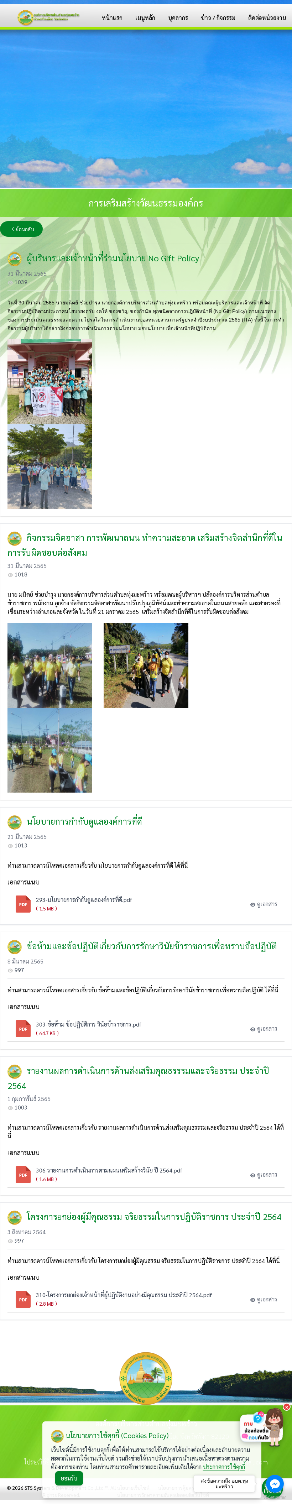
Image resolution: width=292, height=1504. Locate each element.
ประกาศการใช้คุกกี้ (224, 1467)
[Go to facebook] (275, 1484)
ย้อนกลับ (25, 229)
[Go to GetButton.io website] (275, 1497)
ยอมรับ (69, 1478)
